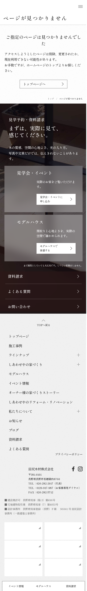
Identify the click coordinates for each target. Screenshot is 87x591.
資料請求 (71, 586)
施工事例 (15, 345)
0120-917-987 (45, 488)
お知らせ (15, 420)
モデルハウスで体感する (49, 248)
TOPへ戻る (43, 325)
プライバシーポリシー (69, 454)
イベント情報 (16, 586)
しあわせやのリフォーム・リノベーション (41, 402)
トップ (51, 98)
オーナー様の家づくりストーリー (34, 392)
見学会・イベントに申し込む (51, 199)
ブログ (14, 430)
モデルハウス (43, 586)
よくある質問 (19, 448)
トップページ (19, 336)
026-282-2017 (45, 483)
